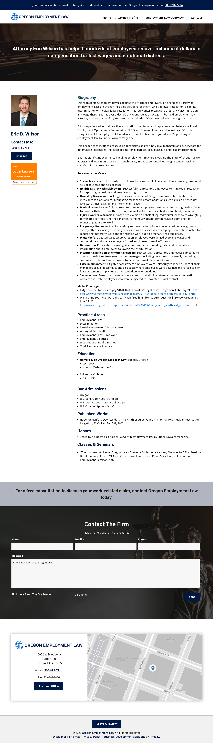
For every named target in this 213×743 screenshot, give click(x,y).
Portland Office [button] (49, 686)
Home (107, 18)
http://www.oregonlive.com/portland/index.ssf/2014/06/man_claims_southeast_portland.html (138, 305)
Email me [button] (21, 156)
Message (17, 555)
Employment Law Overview (164, 18)
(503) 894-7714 (20, 148)
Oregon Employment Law (98, 732)
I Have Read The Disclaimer (34, 594)
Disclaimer (81, 594)
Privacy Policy (92, 736)
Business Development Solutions (124, 736)
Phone (142, 539)
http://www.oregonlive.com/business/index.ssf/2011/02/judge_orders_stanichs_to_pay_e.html (138, 293)
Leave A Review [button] (106, 723)
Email (79, 539)
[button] (210, 722)
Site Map (74, 736)
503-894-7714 (174, 5)
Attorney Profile (126, 18)
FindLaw (155, 736)
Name (15, 539)
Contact (196, 18)
